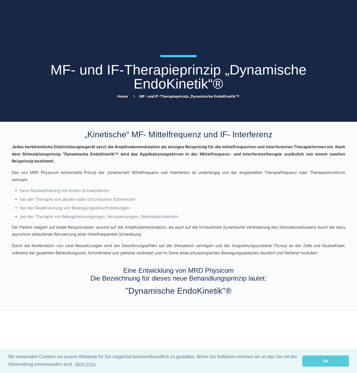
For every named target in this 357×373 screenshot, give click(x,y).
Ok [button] (325, 361)
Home (122, 96)
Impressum (191, 329)
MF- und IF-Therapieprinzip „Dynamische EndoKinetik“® (189, 96)
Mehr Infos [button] (85, 364)
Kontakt (18, 329)
